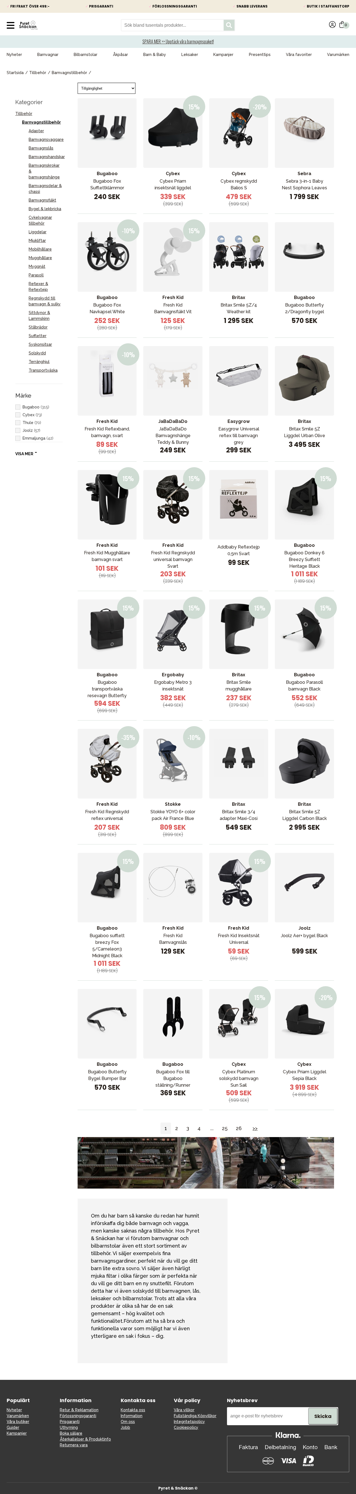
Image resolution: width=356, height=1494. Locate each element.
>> (255, 1128)
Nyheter (14, 54)
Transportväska (43, 370)
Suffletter (37, 336)
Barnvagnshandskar (47, 157)
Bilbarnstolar (85, 54)
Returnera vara (74, 1445)
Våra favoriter (299, 54)
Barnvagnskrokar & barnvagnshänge (44, 171)
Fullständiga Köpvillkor (195, 1416)
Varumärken (338, 54)
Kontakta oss (133, 1410)
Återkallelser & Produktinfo (85, 1439)
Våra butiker (18, 1421)
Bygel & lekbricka (45, 209)
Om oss (128, 1421)
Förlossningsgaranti (78, 1416)
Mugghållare (40, 258)
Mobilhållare (40, 249)
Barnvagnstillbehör (69, 72)
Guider (13, 1427)
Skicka (323, 1416)
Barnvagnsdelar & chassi (45, 188)
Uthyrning (69, 1427)
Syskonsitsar (40, 344)
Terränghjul (39, 361)
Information (131, 1416)
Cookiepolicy (186, 1427)
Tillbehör (37, 72)
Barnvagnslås (41, 148)
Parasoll (36, 275)
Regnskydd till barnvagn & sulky (45, 301)
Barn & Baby (154, 54)
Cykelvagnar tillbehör (40, 220)
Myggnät (37, 266)
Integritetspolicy (189, 1421)
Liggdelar (37, 232)
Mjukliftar (37, 240)
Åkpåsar (120, 54)
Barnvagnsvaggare (46, 139)
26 (239, 1128)
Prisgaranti (70, 1421)
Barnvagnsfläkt (42, 200)
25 (225, 1128)
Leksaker (189, 54)
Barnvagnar (47, 54)
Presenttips (260, 54)
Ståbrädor (38, 327)
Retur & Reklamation (79, 1410)
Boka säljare (71, 1433)
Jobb (125, 1427)
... (212, 1128)
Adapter (36, 131)
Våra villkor (184, 1410)
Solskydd (37, 353)
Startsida (15, 72)
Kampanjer (223, 54)
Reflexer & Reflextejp (38, 286)
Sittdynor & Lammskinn (39, 315)
